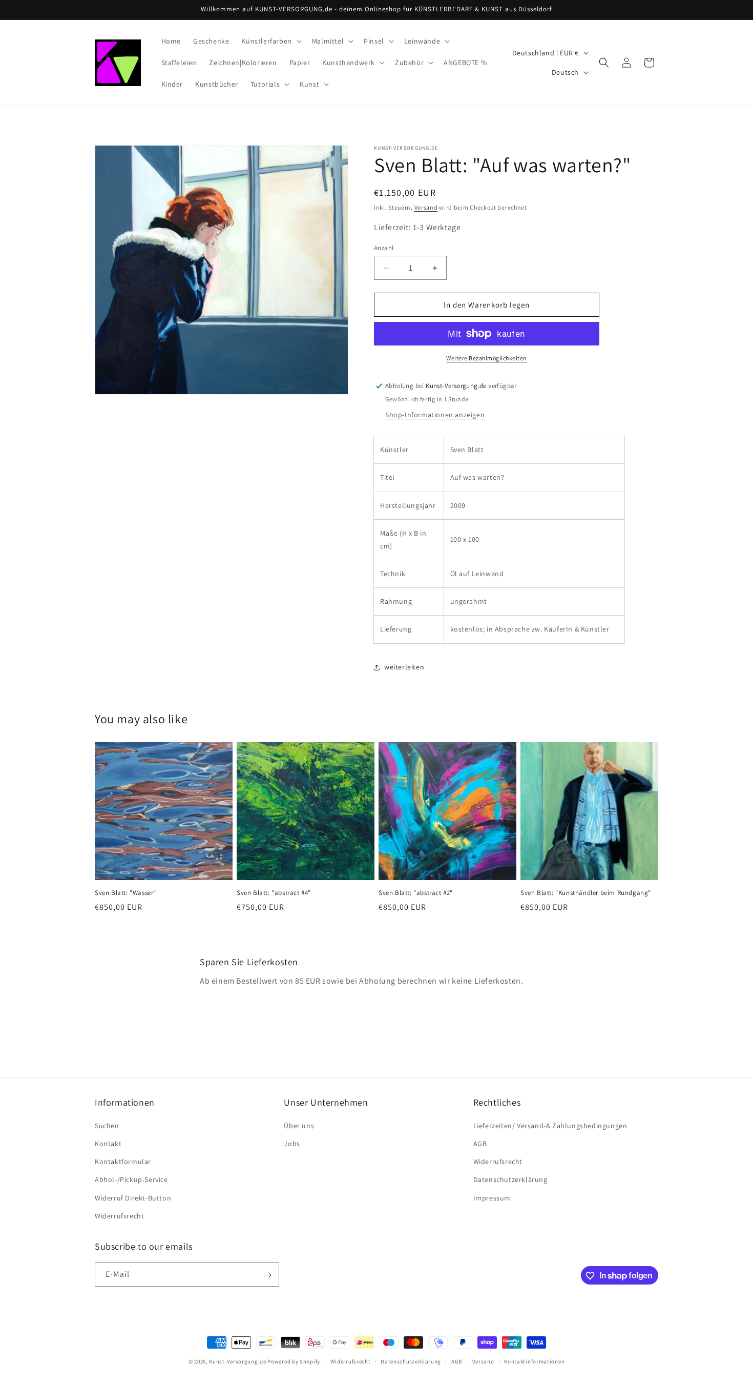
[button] (270, 41)
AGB (480, 1143)
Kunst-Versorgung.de (237, 1361)
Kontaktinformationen (534, 1360)
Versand (426, 207)
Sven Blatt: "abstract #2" (416, 893)
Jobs (292, 1143)
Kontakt (108, 1143)
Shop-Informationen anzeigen (435, 414)
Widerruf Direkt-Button (133, 1198)
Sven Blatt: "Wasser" (125, 893)
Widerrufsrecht (119, 1215)
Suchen (107, 1125)
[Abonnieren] (267, 1275)
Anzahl (383, 247)
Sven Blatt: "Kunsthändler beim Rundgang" (585, 893)
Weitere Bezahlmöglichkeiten (486, 358)
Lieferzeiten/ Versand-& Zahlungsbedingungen (550, 1125)
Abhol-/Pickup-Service (131, 1180)
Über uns (299, 1125)
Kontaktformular (123, 1161)
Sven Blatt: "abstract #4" (274, 893)
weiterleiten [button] (404, 666)
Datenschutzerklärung (510, 1180)
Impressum (492, 1198)
